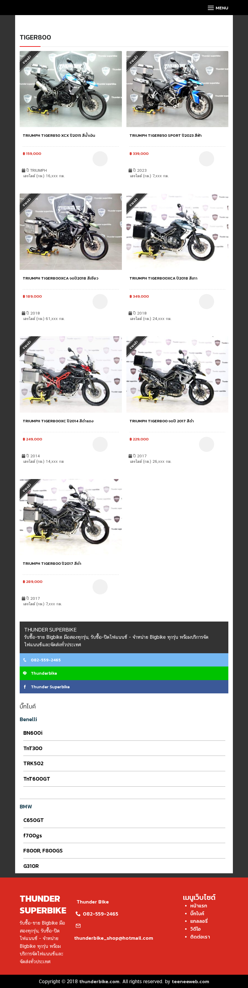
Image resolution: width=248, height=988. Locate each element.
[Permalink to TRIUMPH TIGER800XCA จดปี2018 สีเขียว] (71, 231)
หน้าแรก (198, 905)
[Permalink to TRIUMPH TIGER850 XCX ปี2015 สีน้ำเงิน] (71, 88)
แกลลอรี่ (199, 921)
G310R (31, 866)
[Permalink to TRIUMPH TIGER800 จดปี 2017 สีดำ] (177, 373)
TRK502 (33, 763)
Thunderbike (43, 673)
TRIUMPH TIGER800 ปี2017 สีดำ (52, 563)
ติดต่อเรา (200, 936)
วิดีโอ (195, 928)
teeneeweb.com (190, 981)
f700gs (32, 835)
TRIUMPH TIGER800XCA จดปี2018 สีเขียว (60, 278)
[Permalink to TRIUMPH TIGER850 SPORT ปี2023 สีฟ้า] (177, 88)
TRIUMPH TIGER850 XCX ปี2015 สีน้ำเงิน (59, 135)
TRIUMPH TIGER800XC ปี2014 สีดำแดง (58, 421)
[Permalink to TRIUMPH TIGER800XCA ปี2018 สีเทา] (177, 231)
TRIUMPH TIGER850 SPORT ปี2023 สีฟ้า (165, 135)
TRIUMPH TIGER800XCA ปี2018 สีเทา (163, 278)
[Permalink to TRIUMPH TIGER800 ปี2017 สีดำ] (71, 516)
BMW (26, 806)
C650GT (33, 820)
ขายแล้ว (27, 59)
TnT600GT (36, 779)
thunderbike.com (99, 981)
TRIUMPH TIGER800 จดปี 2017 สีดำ (161, 421)
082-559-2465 (45, 660)
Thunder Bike (93, 902)
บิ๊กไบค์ (197, 913)
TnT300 (32, 748)
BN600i (33, 733)
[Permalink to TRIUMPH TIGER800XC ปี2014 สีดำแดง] (71, 373)
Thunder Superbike (50, 687)
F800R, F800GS (43, 850)
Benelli (28, 719)
